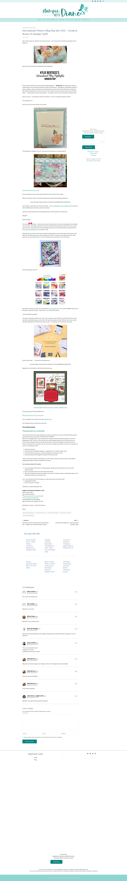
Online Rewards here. (54, 308)
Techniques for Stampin (65, 512)
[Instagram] (95, 1)
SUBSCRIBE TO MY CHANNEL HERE (63, 206)
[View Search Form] (103, 1)
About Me (77, 19)
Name (25, 733)
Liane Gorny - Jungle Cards (35, 696)
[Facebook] (93, 1)
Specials (61, 19)
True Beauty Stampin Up (28, 515)
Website (63, 733)
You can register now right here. (30, 497)
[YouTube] (100, 1)
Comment (25, 713)
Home (39, 19)
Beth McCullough (32, 628)
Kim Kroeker (31, 604)
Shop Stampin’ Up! (52, 19)
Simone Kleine (31, 643)
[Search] (102, 141)
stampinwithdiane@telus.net (31, 229)
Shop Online (97, 160)
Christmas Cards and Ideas (28, 27)
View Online (90, 160)
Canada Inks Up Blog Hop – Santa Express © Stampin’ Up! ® (66, 522)
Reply (76, 591)
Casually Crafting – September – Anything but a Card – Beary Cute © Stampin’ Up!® (50, 546)
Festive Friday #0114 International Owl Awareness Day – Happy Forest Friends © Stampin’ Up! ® (35, 522)
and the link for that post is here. (30, 190)
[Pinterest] (98, 1)
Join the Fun (69, 19)
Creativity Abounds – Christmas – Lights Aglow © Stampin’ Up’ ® (68, 544)
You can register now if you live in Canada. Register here (50, 407)
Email (44, 733)
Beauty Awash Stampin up (29, 512)
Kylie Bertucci (31, 659)
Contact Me (85, 19)
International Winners (41, 512)
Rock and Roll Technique (52, 512)
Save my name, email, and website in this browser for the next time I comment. (43, 737)
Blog (44, 19)
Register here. (48, 419)
